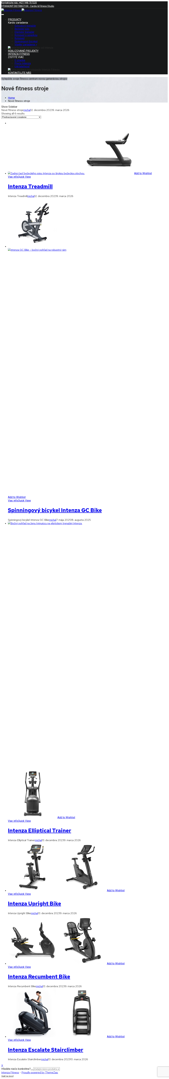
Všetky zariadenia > (26, 44)
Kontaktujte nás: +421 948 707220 (19, 2)
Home (11, 97)
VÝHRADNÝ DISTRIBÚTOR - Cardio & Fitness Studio (27, 6)
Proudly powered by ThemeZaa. (39, 1072)
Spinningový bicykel (26, 41)
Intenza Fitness (10, 1072)
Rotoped (19, 38)
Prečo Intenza (23, 63)
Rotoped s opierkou (26, 35)
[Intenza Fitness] (11, 10)
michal (27, 110)
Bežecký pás (22, 28)
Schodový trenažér (25, 25)
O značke (20, 60)
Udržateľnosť (22, 66)
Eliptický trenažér (24, 32)
